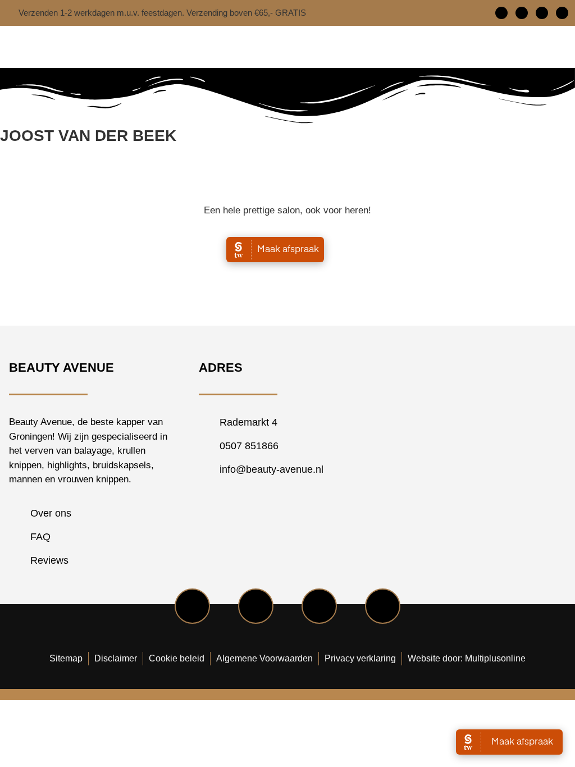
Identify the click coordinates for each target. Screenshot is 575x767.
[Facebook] (501, 13)
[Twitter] (521, 13)
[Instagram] (542, 13)
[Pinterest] (562, 13)
